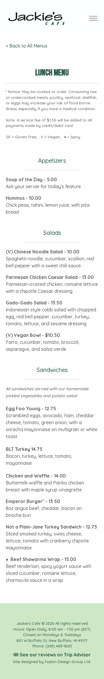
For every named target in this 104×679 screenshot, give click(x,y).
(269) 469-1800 (59, 646)
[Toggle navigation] (93, 18)
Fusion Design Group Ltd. (68, 661)
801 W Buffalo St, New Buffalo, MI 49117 (52, 640)
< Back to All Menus (26, 46)
